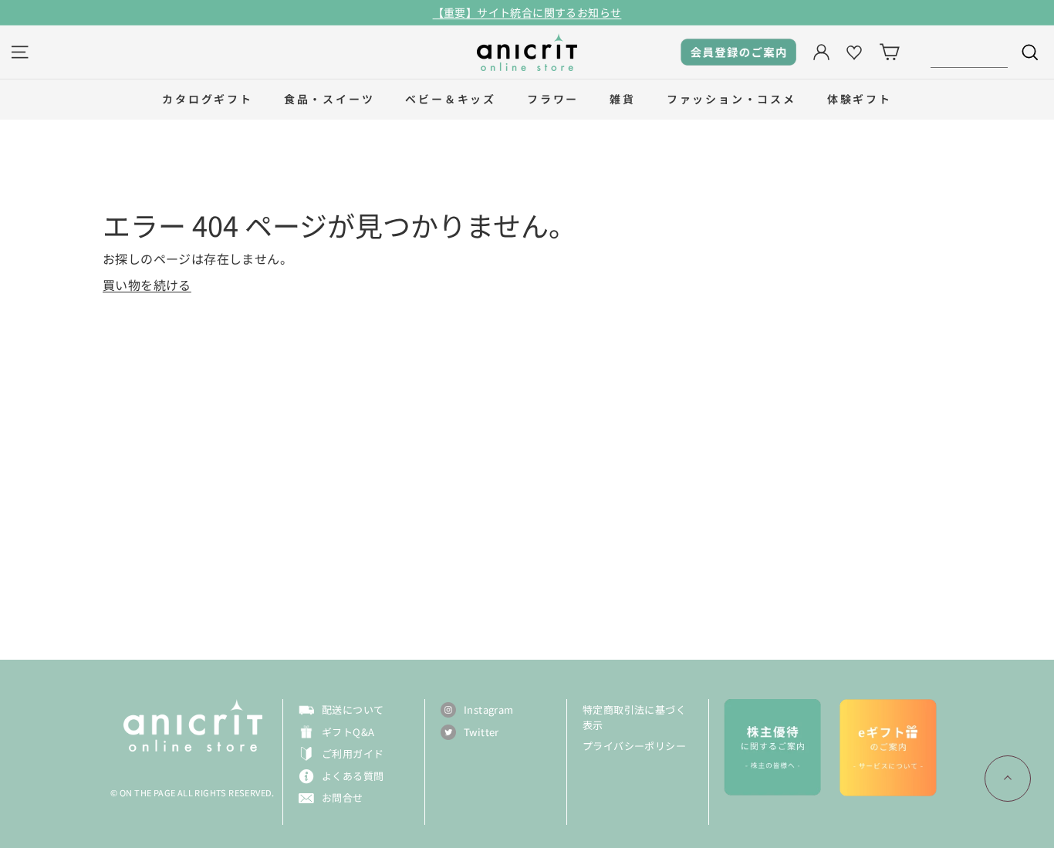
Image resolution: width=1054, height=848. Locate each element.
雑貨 (623, 98)
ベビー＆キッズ (450, 98)
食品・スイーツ (329, 98)
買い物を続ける (147, 284)
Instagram (489, 709)
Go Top (1008, 778)
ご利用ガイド (352, 753)
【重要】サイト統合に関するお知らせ (527, 12)
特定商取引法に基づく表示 (634, 717)
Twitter (481, 732)
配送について (352, 709)
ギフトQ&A (348, 732)
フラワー (553, 98)
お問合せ (342, 797)
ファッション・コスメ (731, 98)
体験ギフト (859, 98)
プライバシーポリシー (634, 745)
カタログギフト (207, 98)
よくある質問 (352, 776)
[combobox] (969, 52)
